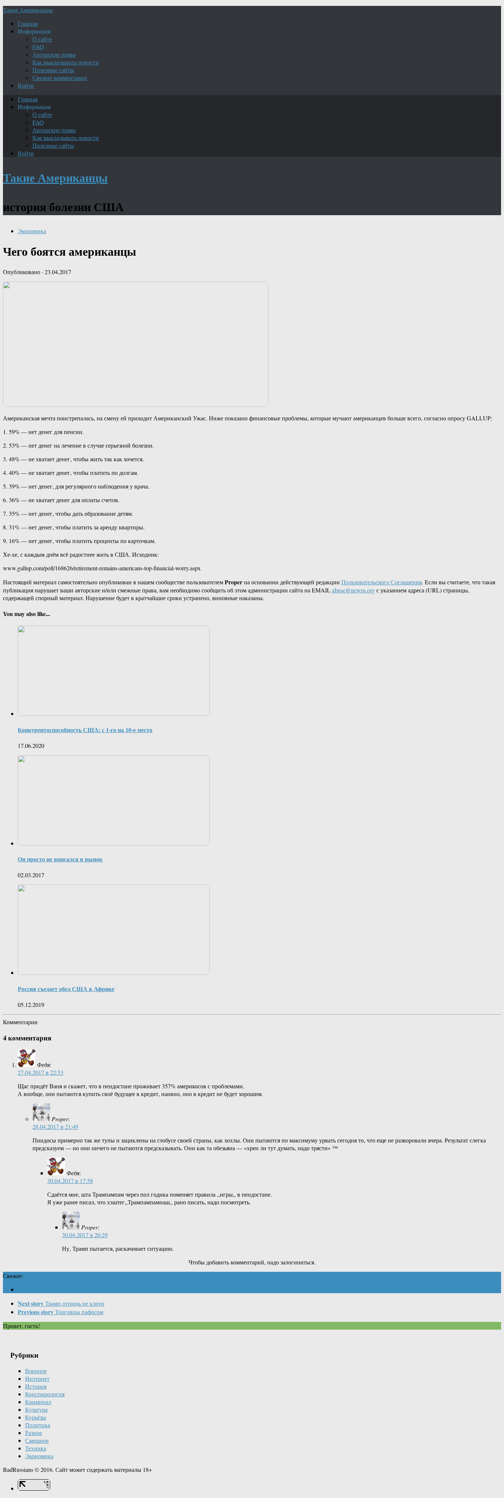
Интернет (37, 1378)
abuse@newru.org (353, 590)
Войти (26, 85)
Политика (37, 1425)
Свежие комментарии (59, 77)
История (35, 1386)
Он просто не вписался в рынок (60, 859)
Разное (33, 1432)
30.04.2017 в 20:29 (85, 1235)
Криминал (38, 1402)
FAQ (38, 46)
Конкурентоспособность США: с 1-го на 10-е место (85, 729)
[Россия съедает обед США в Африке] (114, 972)
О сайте (42, 39)
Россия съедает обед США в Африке (66, 988)
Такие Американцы (28, 10)
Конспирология (45, 1394)
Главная (28, 23)
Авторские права (54, 54)
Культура (36, 1409)
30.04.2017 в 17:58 (70, 1180)
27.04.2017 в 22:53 (40, 1072)
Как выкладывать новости (65, 62)
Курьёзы (35, 1417)
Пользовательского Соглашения (381, 582)
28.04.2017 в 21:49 (55, 1126)
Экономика (32, 231)
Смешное (37, 1440)
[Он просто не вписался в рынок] (114, 843)
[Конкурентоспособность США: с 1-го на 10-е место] (114, 713)
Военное (36, 1371)
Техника (35, 1448)
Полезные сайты (53, 70)
